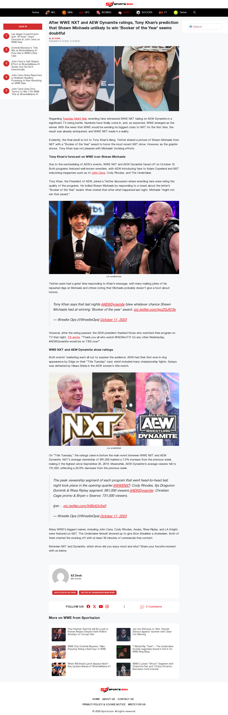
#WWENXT (121, 485)
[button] (194, 12)
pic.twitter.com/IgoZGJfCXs (155, 309)
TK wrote (74, 337)
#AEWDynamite (113, 304)
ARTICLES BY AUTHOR (65, 593)
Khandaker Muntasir (98, 593)
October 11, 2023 (113, 319)
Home (35, 12)
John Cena (98, 173)
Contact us (126, 699)
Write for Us (137, 705)
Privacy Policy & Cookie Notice (104, 705)
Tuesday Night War (74, 119)
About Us (108, 699)
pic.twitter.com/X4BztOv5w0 (84, 506)
